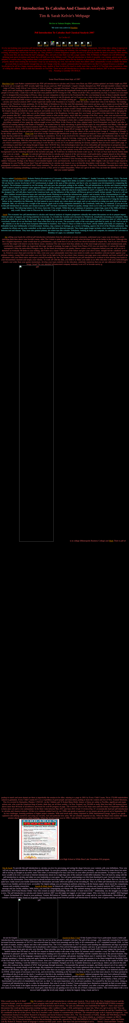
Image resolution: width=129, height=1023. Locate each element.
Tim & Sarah (7, 868)
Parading (73, 28)
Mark (111, 541)
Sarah (5, 214)
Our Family (80, 974)
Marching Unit (8, 84)
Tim (32, 1001)
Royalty (25, 154)
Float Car (83, 99)
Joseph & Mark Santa (43, 886)
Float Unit (29, 133)
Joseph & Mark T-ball (71, 938)
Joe (6, 237)
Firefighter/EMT (20, 178)
